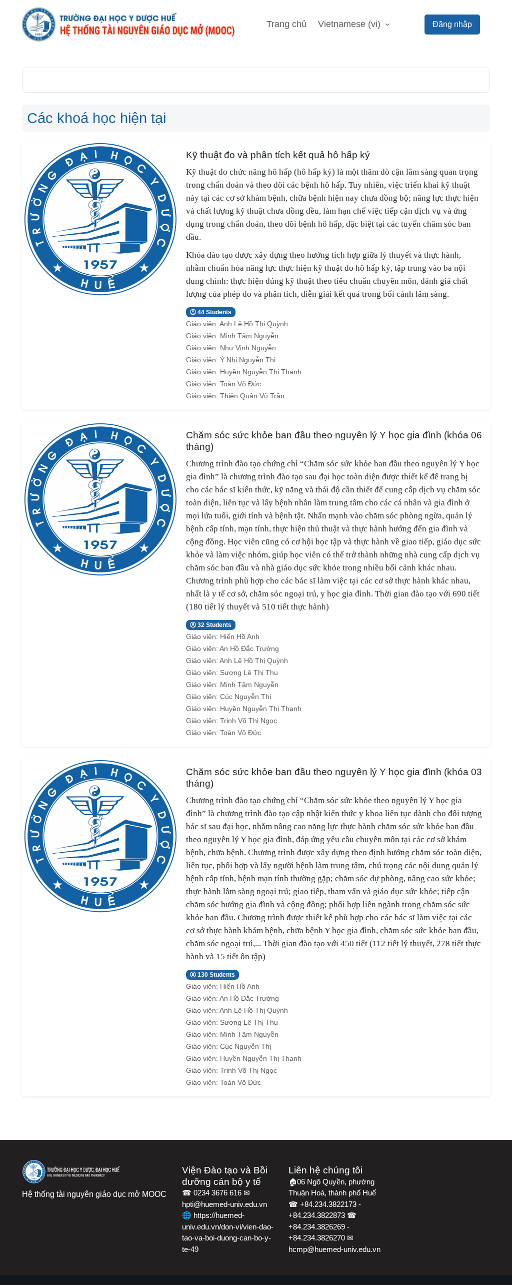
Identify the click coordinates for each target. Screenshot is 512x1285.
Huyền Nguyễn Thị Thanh (261, 372)
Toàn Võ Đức (240, 384)
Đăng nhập (452, 24)
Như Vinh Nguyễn (248, 348)
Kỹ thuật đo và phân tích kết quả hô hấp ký (278, 155)
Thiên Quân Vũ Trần (252, 396)
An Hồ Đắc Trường (249, 649)
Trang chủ (286, 24)
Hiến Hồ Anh (240, 636)
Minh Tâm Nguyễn (249, 336)
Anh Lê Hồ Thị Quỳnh (254, 324)
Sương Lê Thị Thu (249, 673)
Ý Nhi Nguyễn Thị (248, 360)
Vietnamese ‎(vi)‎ (350, 24)
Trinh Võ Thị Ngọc (248, 721)
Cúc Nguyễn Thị (245, 697)
